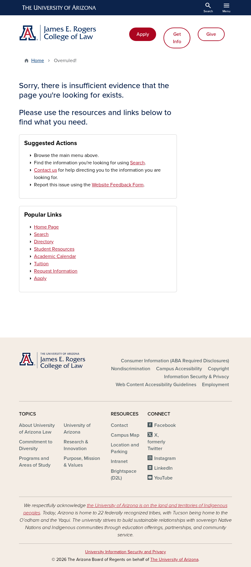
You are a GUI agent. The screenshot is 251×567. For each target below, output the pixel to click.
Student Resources (54, 249)
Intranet (119, 461)
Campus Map (125, 435)
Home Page (46, 227)
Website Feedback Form (118, 185)
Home (37, 61)
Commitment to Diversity (35, 445)
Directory (44, 242)
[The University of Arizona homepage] (59, 7)
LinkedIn (163, 468)
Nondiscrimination (130, 369)
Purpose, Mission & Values (82, 461)
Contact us (45, 170)
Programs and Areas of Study (35, 461)
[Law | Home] (70, 33)
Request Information (55, 271)
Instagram (165, 458)
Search (137, 163)
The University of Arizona (174, 559)
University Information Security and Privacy (125, 551)
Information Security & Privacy (196, 377)
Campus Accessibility (179, 369)
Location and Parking (125, 448)
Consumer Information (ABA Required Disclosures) (175, 361)
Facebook (165, 425)
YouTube (163, 478)
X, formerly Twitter (156, 442)
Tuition (41, 264)
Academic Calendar (55, 256)
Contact (119, 425)
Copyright (218, 369)
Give (211, 34)
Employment (215, 385)
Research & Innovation (76, 445)
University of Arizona (77, 428)
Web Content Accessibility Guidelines (156, 385)
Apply (143, 34)
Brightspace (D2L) (124, 474)
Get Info (177, 38)
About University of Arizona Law (37, 428)
